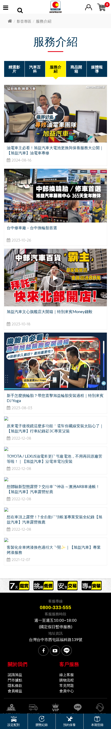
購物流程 (66, 680)
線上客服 (66, 674)
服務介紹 (55, 69)
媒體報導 (97, 69)
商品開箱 (76, 69)
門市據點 (15, 680)
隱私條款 (15, 685)
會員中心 (66, 691)
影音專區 (24, 21)
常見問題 (66, 685)
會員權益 (15, 691)
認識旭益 (15, 674)
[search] (20, 11)
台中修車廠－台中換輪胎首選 (32, 227)
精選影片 (14, 69)
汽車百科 (35, 69)
